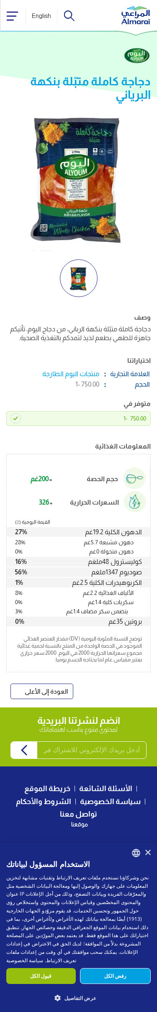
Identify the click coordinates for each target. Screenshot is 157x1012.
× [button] (147, 853)
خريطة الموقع (47, 788)
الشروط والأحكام (43, 801)
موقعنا (79, 824)
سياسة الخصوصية (110, 801)
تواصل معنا (78, 814)
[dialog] (78, 927)
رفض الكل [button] (115, 975)
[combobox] (136, 853)
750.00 (135, 418)
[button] (78, 997)
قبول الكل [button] (40, 975)
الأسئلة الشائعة (105, 788)
